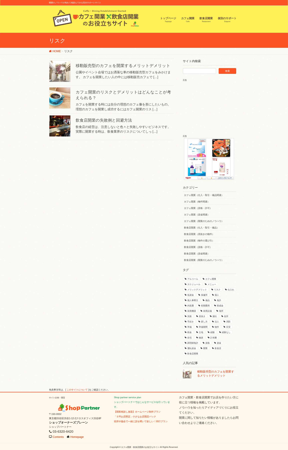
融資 (201, 337)
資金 (219, 343)
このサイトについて (77, 390)
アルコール (192, 279)
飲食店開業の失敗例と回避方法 (104, 120)
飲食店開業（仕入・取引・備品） (201, 227)
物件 (217, 327)
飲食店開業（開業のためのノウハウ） (204, 260)
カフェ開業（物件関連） (197, 201)
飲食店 (218, 348)
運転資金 (191, 348)
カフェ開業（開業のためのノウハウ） (204, 221)
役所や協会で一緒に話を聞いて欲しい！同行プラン (141, 421)
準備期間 (203, 327)
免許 (219, 300)
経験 (212, 332)
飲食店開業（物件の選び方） (199, 240)
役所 (226, 316)
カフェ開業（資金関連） (197, 214)
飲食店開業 (192, 353)
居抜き (202, 316)
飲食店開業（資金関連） (197, 253)
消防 (228, 321)
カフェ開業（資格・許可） (198, 208)
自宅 (189, 337)
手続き (190, 321)
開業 (205, 348)
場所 (221, 311)
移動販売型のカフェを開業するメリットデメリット (123, 65)
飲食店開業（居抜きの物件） (199, 234)
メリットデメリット (197, 289)
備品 (207, 300)
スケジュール (193, 284)
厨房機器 (191, 311)
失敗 (189, 316)
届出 (214, 316)
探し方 (204, 321)
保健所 (204, 295)
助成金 (220, 305)
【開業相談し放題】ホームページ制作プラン (137, 411)
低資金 (190, 295)
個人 (217, 295)
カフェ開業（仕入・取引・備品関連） (204, 195)
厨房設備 (207, 311)
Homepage (77, 437)
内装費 (190, 305)
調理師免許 (192, 343)
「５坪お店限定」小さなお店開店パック (135, 416)
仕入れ (231, 289)
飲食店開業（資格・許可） (198, 247)
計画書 (213, 337)
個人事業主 (192, 300)
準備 (189, 327)
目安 (228, 327)
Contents (58, 437)
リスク (217, 289)
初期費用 (205, 305)
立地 (201, 332)
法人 (217, 321)
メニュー (212, 284)
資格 (207, 343)
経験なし (226, 332)
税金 (189, 332)
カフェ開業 (210, 279)
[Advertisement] (211, 105)
